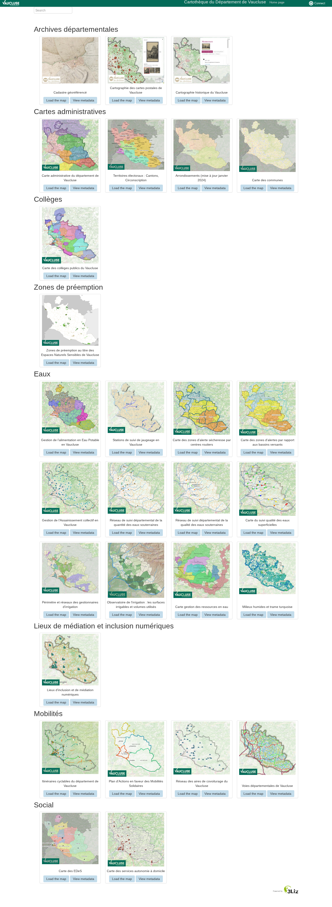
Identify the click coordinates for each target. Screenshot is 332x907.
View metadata (83, 100)
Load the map (56, 100)
